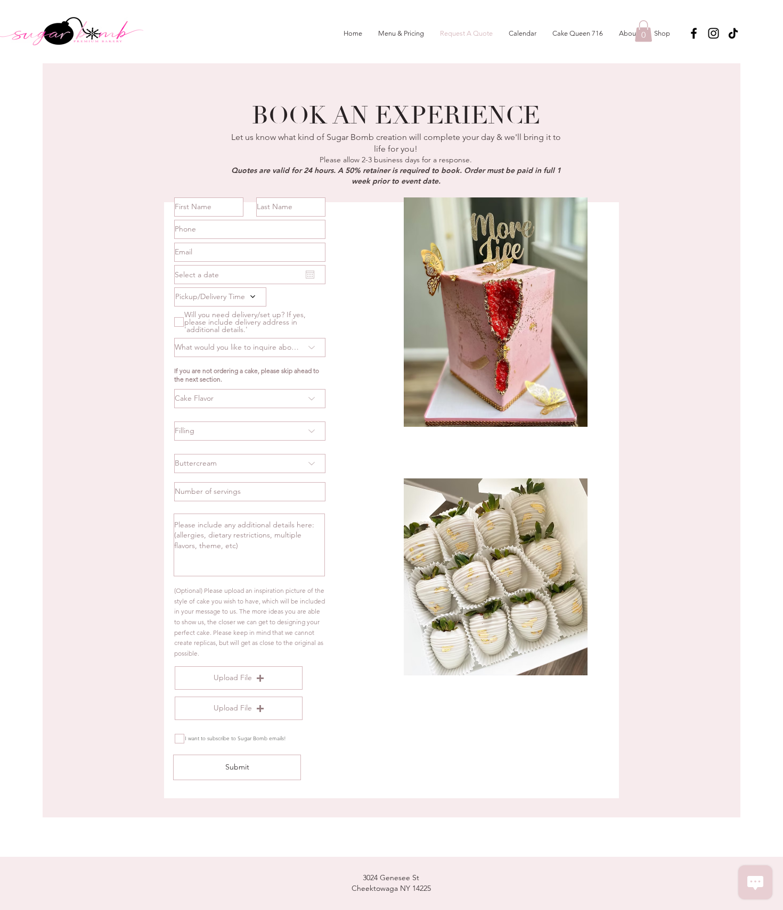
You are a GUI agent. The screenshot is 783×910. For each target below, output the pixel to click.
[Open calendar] (310, 274)
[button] (643, 31)
